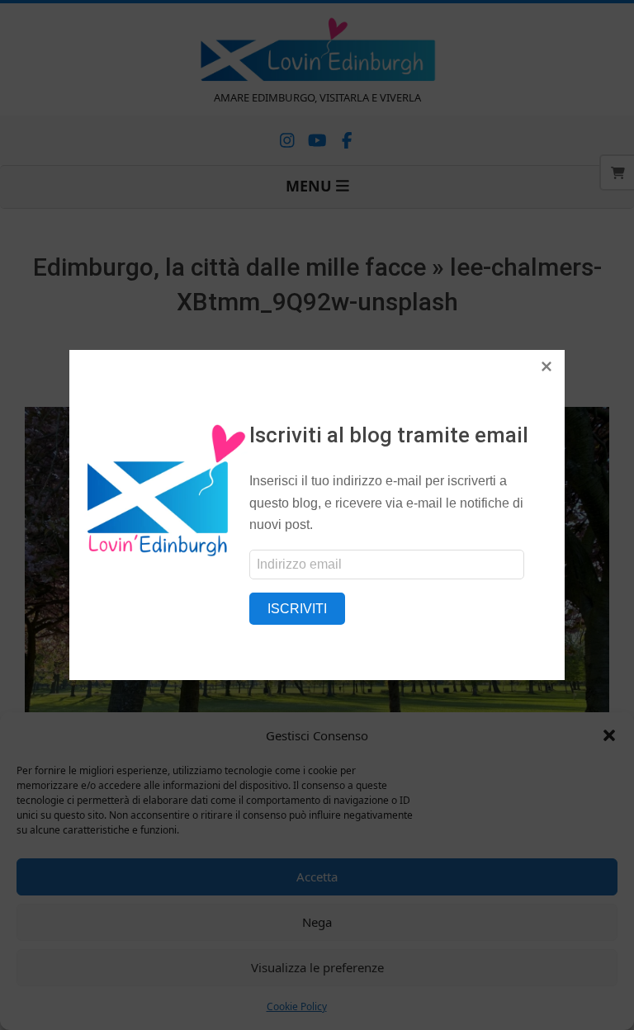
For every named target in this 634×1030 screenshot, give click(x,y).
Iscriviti (297, 609)
